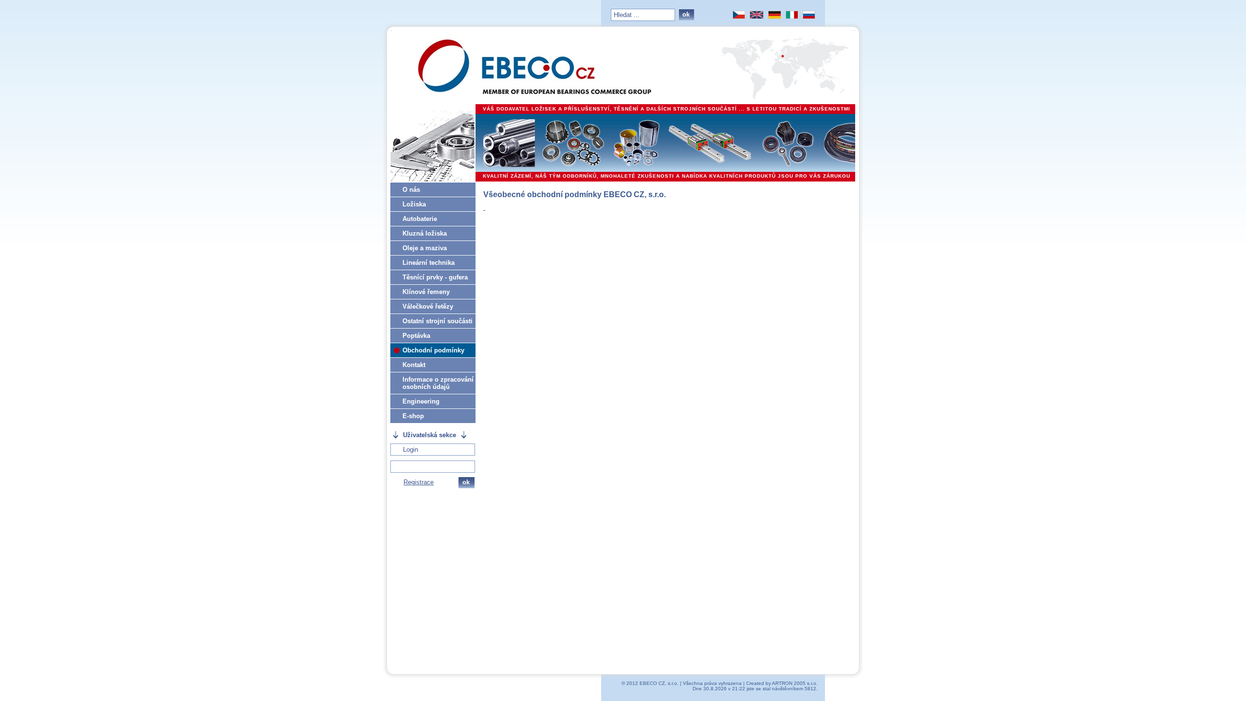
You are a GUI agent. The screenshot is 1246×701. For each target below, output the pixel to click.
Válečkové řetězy (428, 306)
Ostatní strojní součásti (438, 321)
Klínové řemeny (426, 291)
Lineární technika (429, 262)
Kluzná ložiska (425, 233)
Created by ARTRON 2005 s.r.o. (782, 683)
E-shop (413, 416)
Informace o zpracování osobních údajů (438, 383)
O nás (411, 189)
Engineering (421, 401)
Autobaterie (420, 218)
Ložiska (414, 204)
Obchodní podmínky (433, 350)
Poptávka (416, 335)
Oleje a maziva (425, 248)
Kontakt (414, 365)
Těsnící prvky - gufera (435, 277)
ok (686, 14)
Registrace (418, 482)
